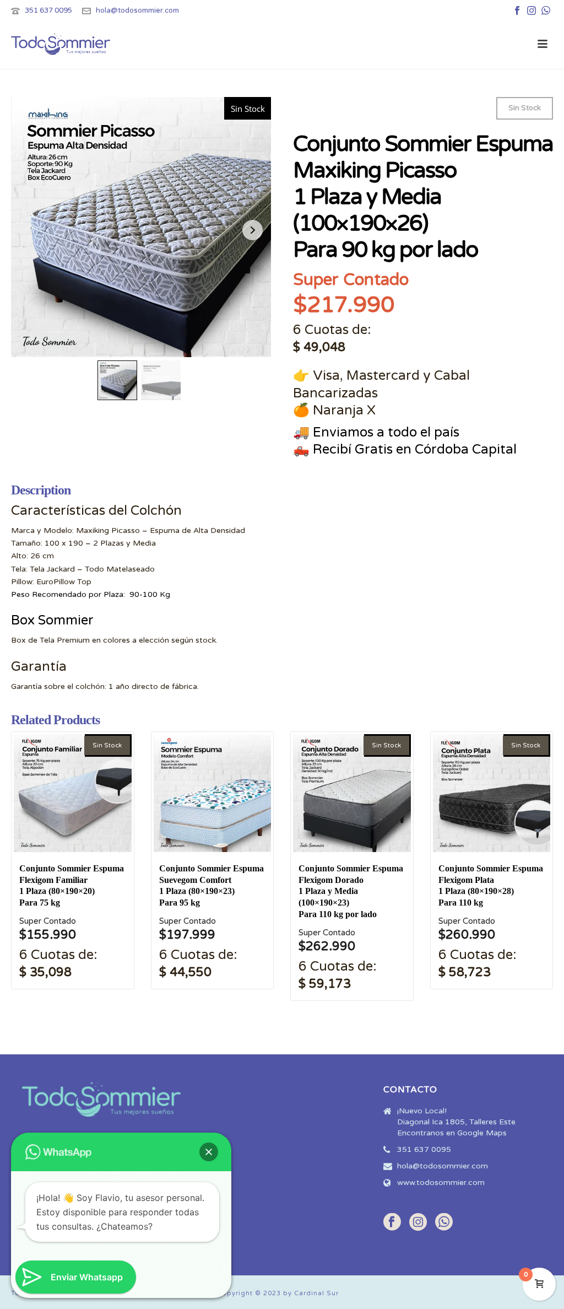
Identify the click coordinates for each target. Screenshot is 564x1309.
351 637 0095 (48, 10)
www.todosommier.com (441, 1182)
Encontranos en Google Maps (452, 1133)
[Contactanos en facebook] (392, 1222)
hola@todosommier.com (137, 10)
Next (252, 230)
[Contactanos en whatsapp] (444, 1222)
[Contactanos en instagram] (418, 1222)
